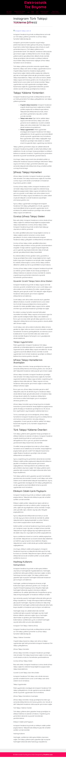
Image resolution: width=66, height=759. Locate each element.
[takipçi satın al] (22, 31)
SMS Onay (37, 12)
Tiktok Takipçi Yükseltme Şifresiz (55, 12)
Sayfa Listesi (32, 12)
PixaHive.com (48, 754)
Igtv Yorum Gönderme (9, 12)
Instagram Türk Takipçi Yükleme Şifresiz (19, 12)
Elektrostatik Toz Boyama (35, 4)
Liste (28, 12)
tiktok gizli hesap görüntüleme (44, 12)
